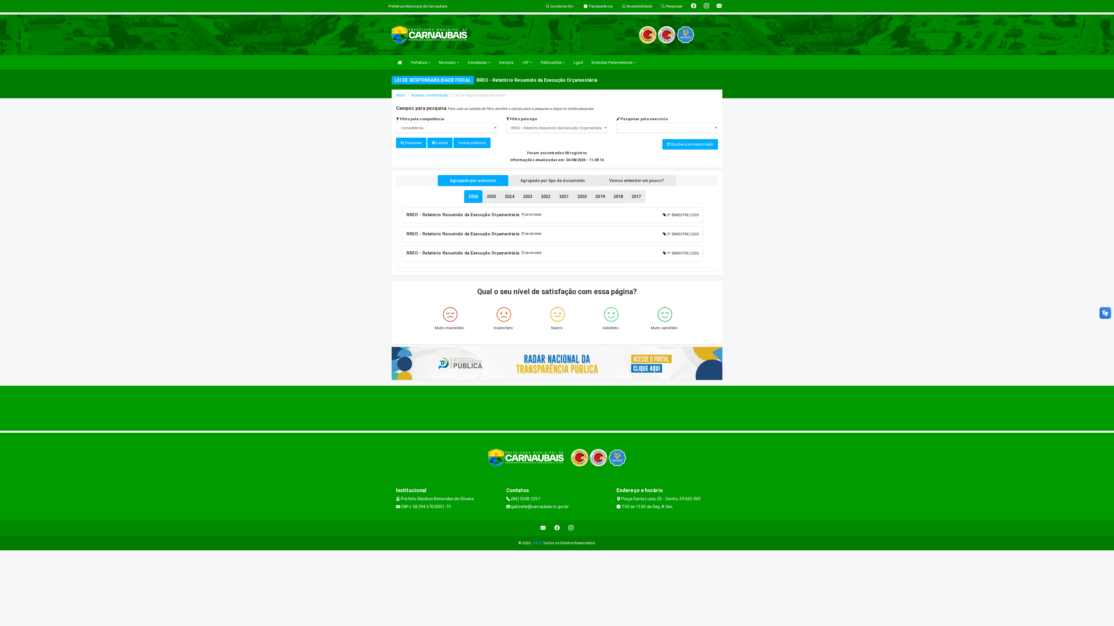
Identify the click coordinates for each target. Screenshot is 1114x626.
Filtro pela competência (421, 119)
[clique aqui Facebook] (557, 528)
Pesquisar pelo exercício (644, 119)
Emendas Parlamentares (612, 62)
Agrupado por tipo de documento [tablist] (552, 180)
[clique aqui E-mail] (543, 528)
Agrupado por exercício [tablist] (473, 180)
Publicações (552, 62)
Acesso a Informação (429, 95)
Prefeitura (419, 62)
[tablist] (473, 196)
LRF (526, 62)
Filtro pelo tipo (523, 119)
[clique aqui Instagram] (571, 528)
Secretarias (478, 62)
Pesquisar (413, 143)
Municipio (448, 62)
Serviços (506, 62)
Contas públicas (472, 143)
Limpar (441, 143)
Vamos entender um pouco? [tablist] (636, 180)
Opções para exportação (691, 144)
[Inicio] (400, 62)
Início (400, 95)
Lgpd (578, 62)
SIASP (537, 543)
